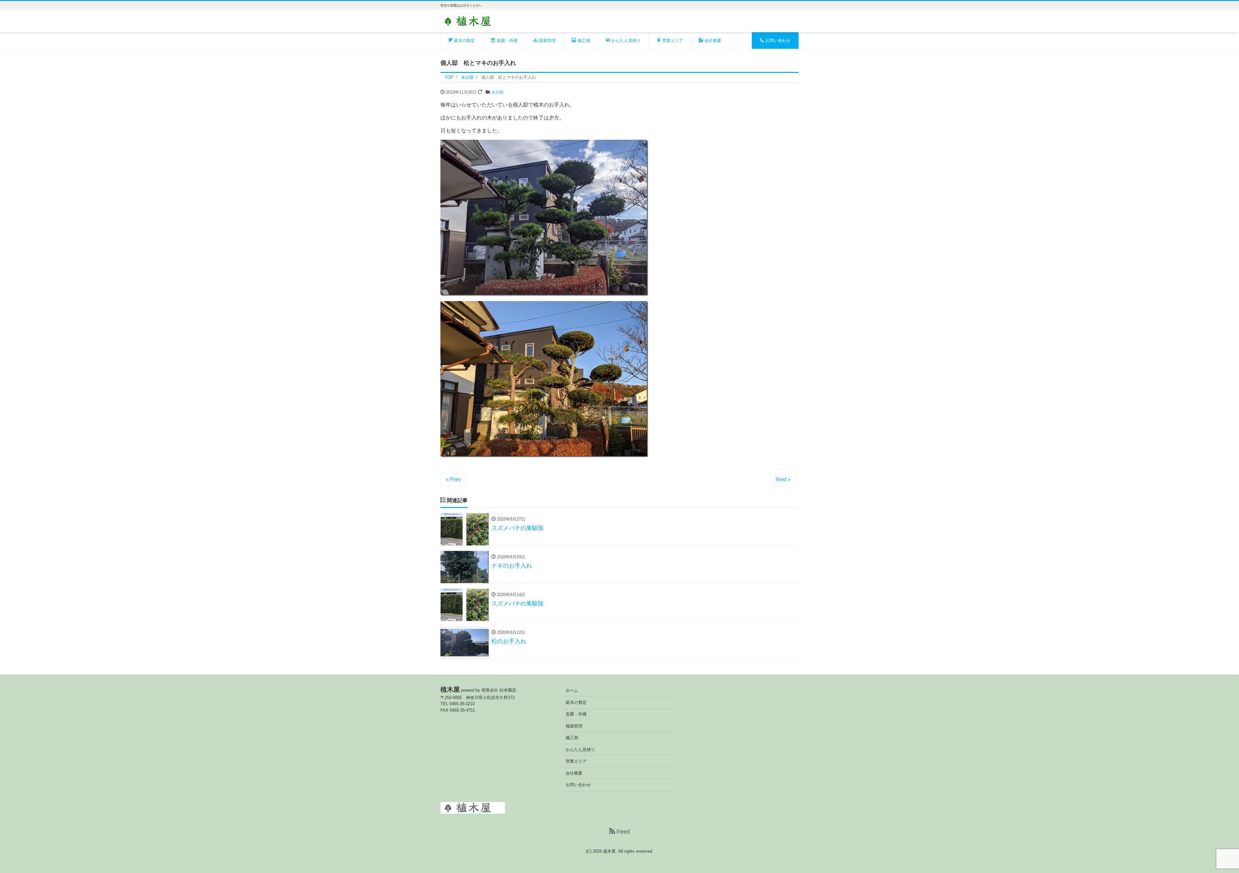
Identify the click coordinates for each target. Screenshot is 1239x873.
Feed (622, 831)
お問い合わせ (777, 40)
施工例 (583, 40)
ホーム (572, 690)
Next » (783, 479)
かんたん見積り (625, 40)
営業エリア (672, 40)
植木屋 (609, 851)
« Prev (453, 479)
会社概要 (712, 40)
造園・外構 (506, 40)
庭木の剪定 (464, 40)
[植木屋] (472, 20)
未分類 (497, 92)
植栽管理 (547, 40)
